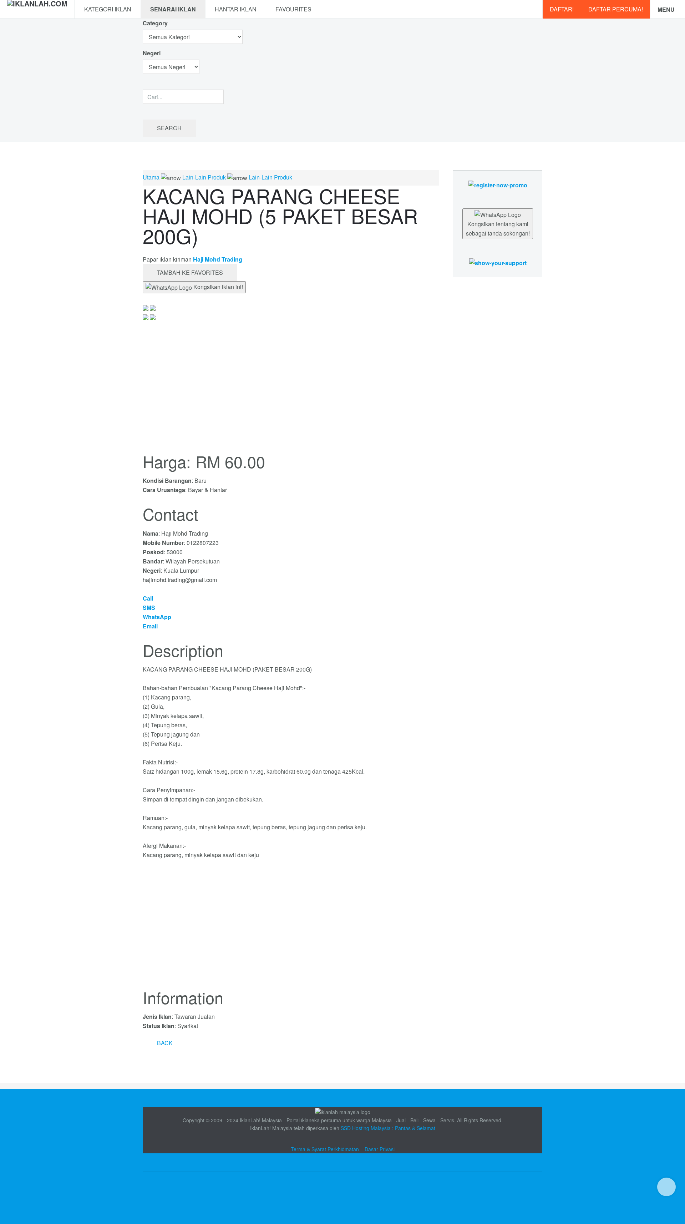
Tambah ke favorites (190, 272)
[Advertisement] (291, 928)
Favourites (293, 9)
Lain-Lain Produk (204, 177)
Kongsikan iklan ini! (217, 287)
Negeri (152, 53)
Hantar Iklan (236, 9)
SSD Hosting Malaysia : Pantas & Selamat (388, 1128)
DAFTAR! (562, 9)
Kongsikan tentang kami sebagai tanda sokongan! (498, 228)
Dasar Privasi (380, 1149)
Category (155, 23)
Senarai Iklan (173, 9)
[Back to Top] (666, 1187)
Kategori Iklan (107, 9)
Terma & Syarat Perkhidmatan (325, 1149)
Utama (151, 177)
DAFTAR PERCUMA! (615, 9)
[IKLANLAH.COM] (37, 9)
